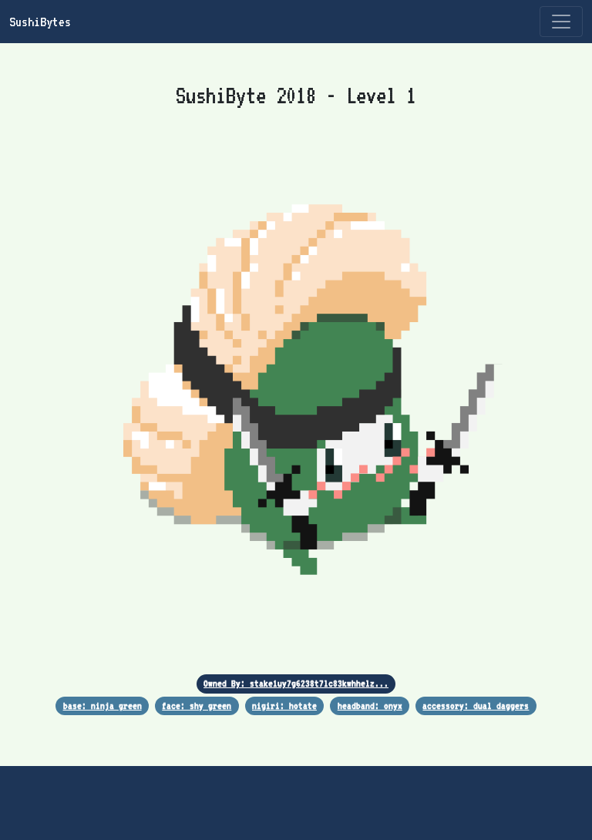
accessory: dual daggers (475, 705)
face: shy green (196, 705)
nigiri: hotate (284, 705)
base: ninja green (102, 705)
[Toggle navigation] (561, 21)
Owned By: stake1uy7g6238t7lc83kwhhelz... (296, 683)
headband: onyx (370, 705)
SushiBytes (40, 21)
